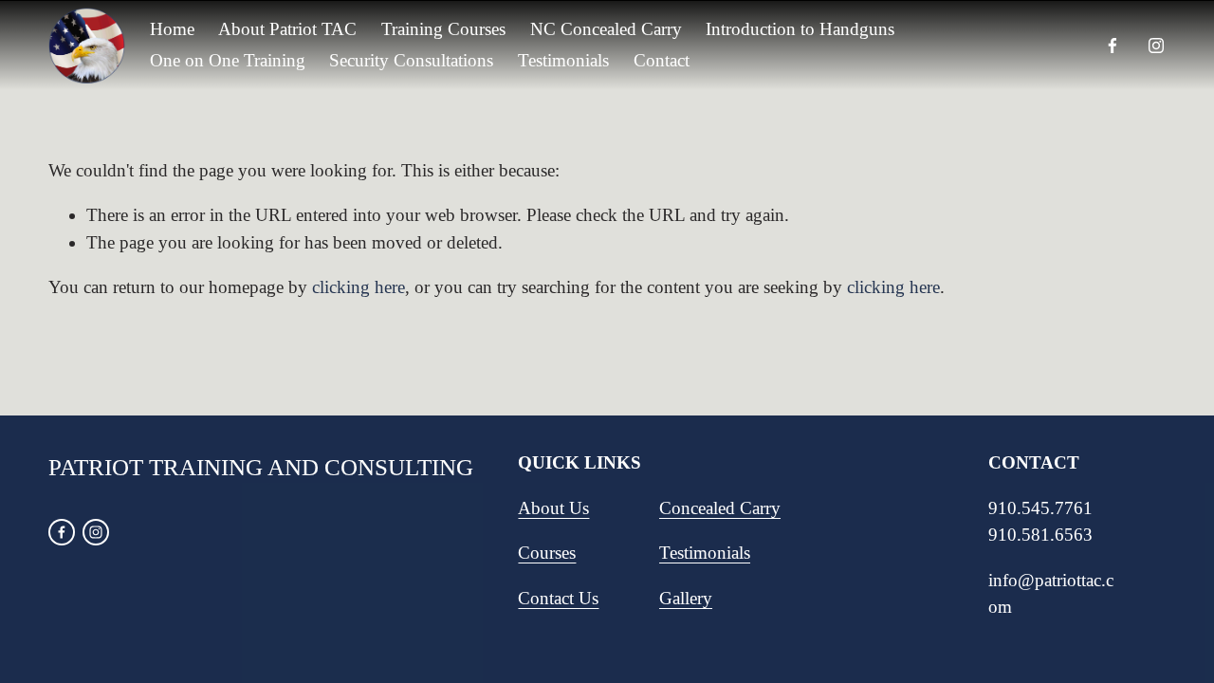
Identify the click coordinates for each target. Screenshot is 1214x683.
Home (172, 29)
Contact (662, 60)
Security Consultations (411, 60)
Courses (547, 553)
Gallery (685, 598)
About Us (553, 508)
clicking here (358, 287)
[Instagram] (1156, 45)
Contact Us (558, 598)
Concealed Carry (720, 508)
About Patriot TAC (287, 29)
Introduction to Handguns (800, 29)
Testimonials (563, 60)
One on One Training (227, 60)
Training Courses (443, 29)
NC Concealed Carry (606, 29)
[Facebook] (1112, 45)
